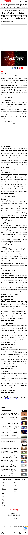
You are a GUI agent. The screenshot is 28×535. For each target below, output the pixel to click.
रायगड (15, 491)
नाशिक (15, 487)
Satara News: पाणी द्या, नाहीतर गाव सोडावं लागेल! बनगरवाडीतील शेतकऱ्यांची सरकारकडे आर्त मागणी (10, 447)
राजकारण (12, 5)
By (7, 21)
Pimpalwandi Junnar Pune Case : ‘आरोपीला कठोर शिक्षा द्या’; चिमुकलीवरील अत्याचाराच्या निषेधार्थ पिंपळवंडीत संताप (8, 470)
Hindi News (3, 521)
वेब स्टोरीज (4, 490)
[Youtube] (22, 68)
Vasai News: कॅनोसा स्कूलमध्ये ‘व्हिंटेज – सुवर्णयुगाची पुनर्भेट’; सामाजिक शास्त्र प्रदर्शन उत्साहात (9, 456)
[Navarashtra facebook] (11, 515)
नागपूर (15, 484)
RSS (23, 521)
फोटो (3, 501)
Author (7, 523)
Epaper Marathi (10, 521)
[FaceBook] (15, 68)
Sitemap (3, 523)
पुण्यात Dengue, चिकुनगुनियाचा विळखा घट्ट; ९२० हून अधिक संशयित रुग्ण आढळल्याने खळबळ (10, 413)
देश (4, 5)
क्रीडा (3, 487)
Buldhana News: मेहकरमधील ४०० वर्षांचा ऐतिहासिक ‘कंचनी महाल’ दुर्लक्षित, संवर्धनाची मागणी (9, 452)
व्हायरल (3, 499)
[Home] (1, 5)
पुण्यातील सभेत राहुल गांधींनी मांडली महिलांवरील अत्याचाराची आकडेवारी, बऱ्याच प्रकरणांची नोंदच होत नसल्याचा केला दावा (10, 431)
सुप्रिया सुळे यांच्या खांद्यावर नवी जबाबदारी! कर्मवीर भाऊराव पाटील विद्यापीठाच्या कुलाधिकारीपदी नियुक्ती (10, 440)
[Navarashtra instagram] (14, 515)
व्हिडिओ (3, 505)
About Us (13, 518)
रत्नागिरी (16, 488)
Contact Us (8, 518)
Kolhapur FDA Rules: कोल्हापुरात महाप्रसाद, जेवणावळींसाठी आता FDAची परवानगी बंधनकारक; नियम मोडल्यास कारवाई (10, 465)
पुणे (23, 5)
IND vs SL (9, 7)
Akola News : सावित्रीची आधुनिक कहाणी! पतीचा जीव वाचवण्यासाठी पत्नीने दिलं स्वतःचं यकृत (9, 461)
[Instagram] (20, 68)
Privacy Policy (19, 518)
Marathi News (4, 10)
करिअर (3, 498)
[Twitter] (17, 68)
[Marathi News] (8, 1)
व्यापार (3, 488)
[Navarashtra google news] (9, 515)
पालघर (15, 490)
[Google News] (12, 68)
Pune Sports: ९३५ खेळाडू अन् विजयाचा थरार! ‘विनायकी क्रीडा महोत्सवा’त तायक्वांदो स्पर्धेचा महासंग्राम (10, 427)
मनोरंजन (3, 485)
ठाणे (15, 485)
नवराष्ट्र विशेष (4, 502)
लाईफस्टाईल (4, 484)
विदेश (3, 482)
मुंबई (21, 5)
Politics (14, 7)
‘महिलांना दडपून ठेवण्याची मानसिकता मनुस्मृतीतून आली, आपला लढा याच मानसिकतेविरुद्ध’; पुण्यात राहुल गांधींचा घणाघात (10, 422)
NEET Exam (19, 7)
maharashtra (25, 7)
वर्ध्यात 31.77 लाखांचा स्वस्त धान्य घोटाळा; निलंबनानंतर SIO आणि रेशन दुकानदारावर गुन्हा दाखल (10, 418)
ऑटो (3, 496)
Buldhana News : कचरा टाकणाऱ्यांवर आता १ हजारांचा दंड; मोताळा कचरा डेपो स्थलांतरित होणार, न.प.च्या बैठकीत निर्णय (10, 436)
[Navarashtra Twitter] (19, 515)
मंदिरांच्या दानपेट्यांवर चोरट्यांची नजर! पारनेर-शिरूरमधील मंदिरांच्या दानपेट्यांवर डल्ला (9, 474)
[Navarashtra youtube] (17, 515)
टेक (2, 504)
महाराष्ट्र (17, 5)
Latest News (11, 10)
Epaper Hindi (18, 521)
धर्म (2, 495)
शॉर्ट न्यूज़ (8, 5)
